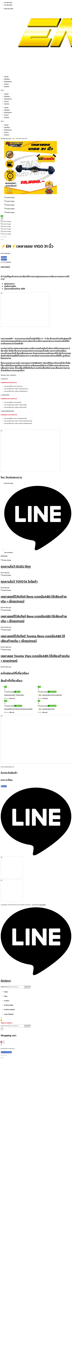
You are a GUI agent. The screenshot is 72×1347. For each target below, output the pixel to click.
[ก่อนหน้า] (1, 1057)
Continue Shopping (6, 1052)
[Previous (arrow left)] (1, 239)
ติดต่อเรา (6, 86)
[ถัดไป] (3, 1057)
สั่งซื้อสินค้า (19, 706)
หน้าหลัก (3, 138)
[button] (36, 90)
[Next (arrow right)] (3, 239)
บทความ (6, 84)
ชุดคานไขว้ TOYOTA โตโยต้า (19, 581)
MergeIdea (42, 905)
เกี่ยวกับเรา (7, 79)
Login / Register (9, 1014)
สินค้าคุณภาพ (8, 81)
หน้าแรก (6, 77)
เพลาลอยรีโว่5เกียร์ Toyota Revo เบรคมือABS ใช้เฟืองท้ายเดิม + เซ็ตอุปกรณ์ (33, 638)
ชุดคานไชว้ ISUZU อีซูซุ (16, 566)
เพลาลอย (8, 138)
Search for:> (4, 987)
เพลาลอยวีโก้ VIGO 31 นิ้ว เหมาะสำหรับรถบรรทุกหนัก (18, 709)
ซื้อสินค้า (18, 692)
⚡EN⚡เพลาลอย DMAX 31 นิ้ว (46, 709)
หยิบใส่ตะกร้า (52, 692)
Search (27, 987)
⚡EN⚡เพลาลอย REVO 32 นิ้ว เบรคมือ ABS (50, 695)
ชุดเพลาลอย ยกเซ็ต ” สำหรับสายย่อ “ (14, 695)
